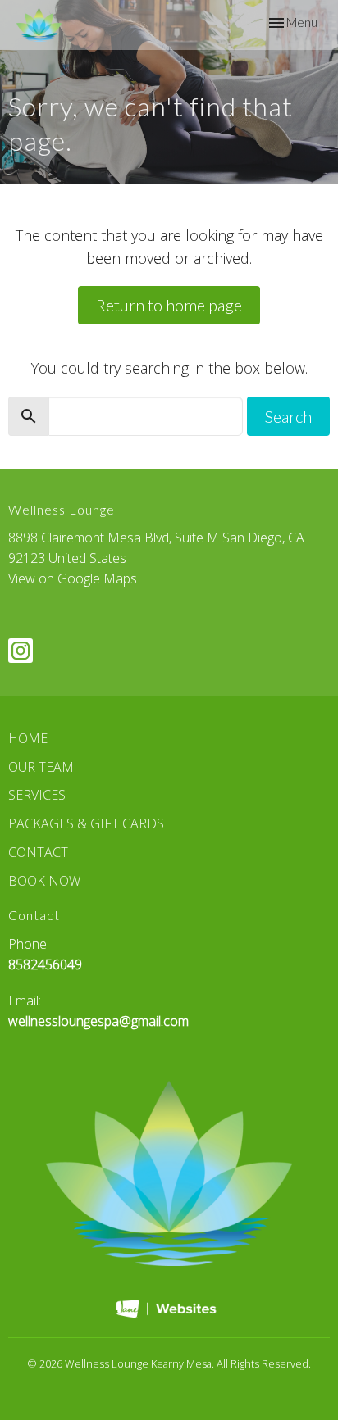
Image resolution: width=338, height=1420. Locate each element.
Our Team (41, 767)
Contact (38, 852)
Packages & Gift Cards (86, 823)
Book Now (44, 881)
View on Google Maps (72, 578)
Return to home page (169, 305)
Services (37, 795)
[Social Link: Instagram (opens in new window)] (20, 650)
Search (288, 416)
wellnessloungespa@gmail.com (98, 1021)
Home (28, 738)
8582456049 (45, 964)
